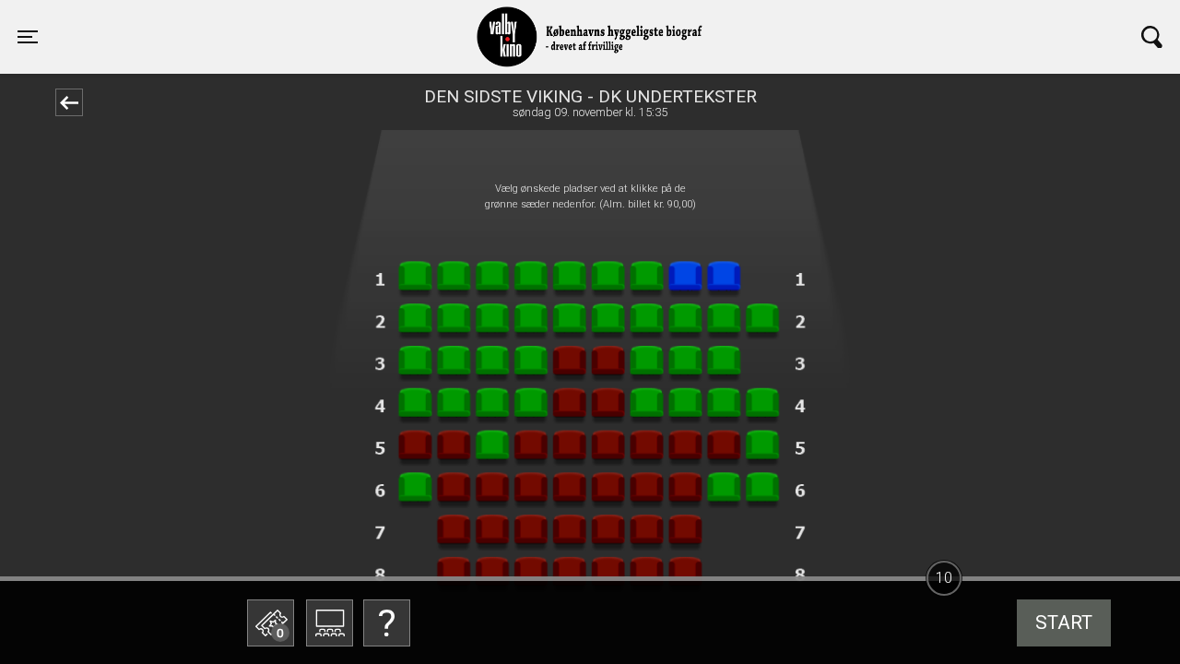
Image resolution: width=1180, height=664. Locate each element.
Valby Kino (282, 20)
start (1063, 622)
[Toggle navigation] (1152, 37)
